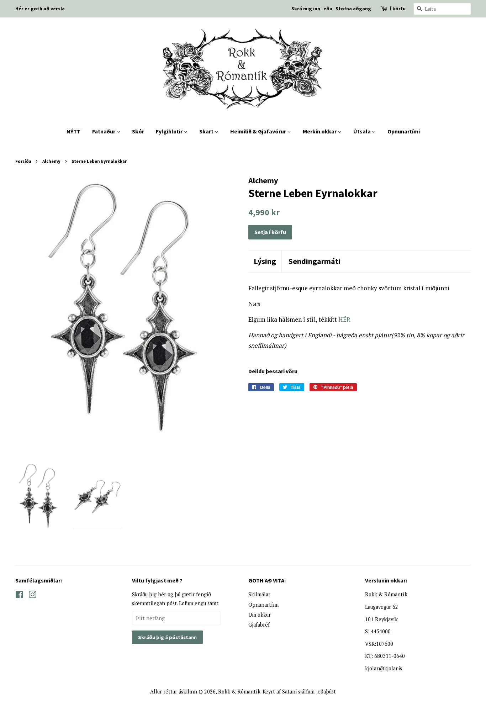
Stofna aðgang (353, 8)
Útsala (362, 131)
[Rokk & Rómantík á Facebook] (19, 595)
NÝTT (73, 131)
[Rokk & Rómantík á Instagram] (32, 595)
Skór (138, 131)
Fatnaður (104, 131)
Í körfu (398, 8)
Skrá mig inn (305, 8)
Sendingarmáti (314, 261)
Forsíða (23, 161)
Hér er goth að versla (40, 8)
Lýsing (265, 261)
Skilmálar (259, 594)
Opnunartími (403, 131)
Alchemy (51, 161)
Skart (207, 131)
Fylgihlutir (170, 131)
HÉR (344, 319)
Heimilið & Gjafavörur (258, 131)
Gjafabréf (259, 624)
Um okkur (259, 614)
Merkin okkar (320, 131)
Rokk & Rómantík (239, 691)
